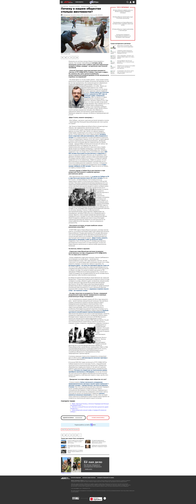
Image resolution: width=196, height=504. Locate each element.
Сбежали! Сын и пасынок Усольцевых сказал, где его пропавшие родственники (126, 67)
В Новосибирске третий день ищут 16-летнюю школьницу (123, 17)
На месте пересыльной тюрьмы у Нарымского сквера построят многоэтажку (75, 441)
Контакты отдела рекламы (88, 477)
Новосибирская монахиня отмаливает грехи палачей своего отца (76, 446)
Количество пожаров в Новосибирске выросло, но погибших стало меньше (123, 36)
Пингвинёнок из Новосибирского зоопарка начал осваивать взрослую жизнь (122, 24)
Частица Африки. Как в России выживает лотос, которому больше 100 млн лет (125, 62)
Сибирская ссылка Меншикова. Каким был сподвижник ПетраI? (99, 446)
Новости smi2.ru (66, 473)
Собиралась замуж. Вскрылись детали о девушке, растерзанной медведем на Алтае (125, 52)
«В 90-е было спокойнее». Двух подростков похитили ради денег (125, 46)
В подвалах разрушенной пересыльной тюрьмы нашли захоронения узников (99, 441)
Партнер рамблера (84, 498)
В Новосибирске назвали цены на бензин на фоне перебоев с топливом (123, 11)
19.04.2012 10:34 (64, 6)
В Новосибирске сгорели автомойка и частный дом (122, 30)
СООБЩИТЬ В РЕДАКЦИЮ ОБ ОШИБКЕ (105, 477)
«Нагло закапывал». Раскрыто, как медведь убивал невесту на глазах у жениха (125, 57)
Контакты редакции (76, 477)
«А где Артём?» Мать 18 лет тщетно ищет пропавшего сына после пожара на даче (125, 72)
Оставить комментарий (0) (98, 417)
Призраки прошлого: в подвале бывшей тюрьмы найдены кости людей (75, 451)
